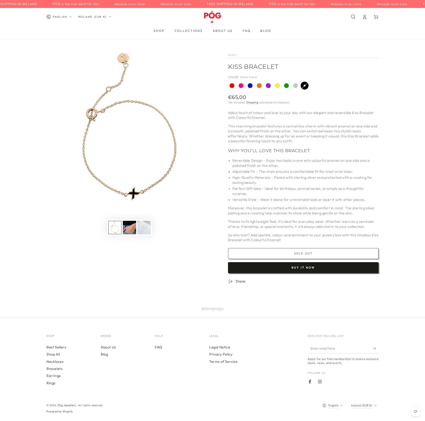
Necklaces (55, 361)
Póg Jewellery (67, 405)
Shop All (53, 354)
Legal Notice (219, 347)
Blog (104, 354)
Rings (51, 383)
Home (232, 55)
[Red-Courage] (232, 86)
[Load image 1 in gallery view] (115, 227)
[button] (353, 17)
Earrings (53, 375)
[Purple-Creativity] (268, 86)
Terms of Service (223, 361)
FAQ (158, 347)
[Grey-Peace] (295, 86)
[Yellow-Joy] (277, 86)
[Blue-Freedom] (250, 86)
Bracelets (54, 368)
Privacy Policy (220, 354)
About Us (108, 347)
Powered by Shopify (59, 411)
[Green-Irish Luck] (286, 86)
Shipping (252, 102)
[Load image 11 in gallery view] (144, 227)
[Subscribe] (376, 348)
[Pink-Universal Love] (241, 86)
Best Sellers (56, 347)
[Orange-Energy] (259, 86)
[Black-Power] (305, 86)
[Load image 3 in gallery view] (129, 227)
